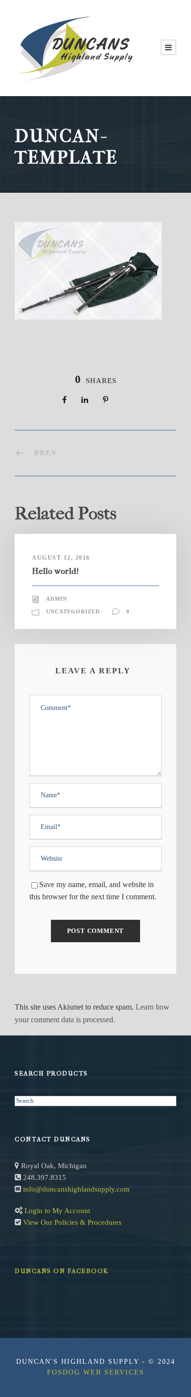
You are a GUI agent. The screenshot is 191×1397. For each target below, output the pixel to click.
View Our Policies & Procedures (72, 1222)
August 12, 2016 (61, 557)
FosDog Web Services (95, 1372)
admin (56, 599)
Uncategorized (73, 611)
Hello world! (55, 571)
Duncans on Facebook (62, 1271)
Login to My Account (57, 1211)
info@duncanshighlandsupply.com (76, 1189)
